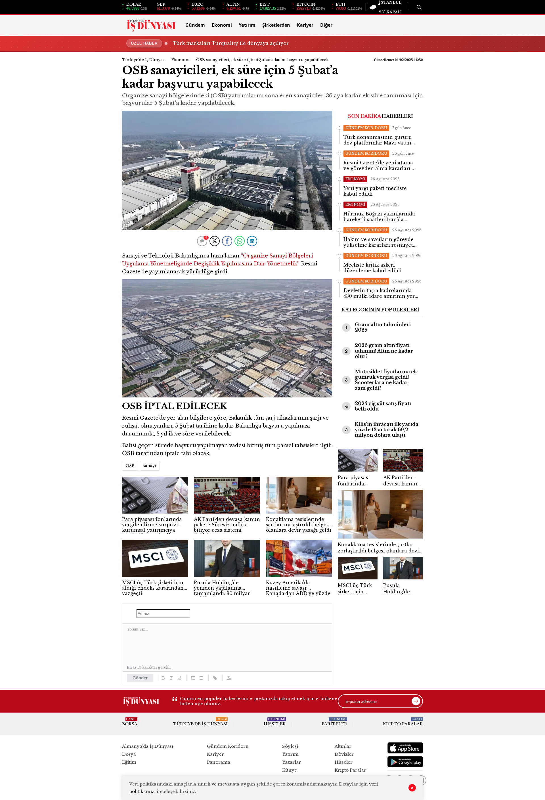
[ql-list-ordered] (193, 678)
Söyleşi (290, 746)
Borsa (129, 721)
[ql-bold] (163, 678)
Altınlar (343, 746)
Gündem (195, 25)
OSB (130, 465)
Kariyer (305, 25)
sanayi (149, 465)
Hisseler (275, 721)
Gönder (140, 677)
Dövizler (344, 754)
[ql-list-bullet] (201, 678)
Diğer (326, 25)
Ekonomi (222, 25)
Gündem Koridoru (228, 746)
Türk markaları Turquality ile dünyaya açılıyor (231, 43)
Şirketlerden (276, 25)
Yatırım (247, 25)
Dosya (129, 754)
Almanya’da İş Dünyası (147, 746)
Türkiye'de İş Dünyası (144, 59)
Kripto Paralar (403, 721)
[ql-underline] (179, 678)
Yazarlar (291, 762)
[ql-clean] (229, 678)
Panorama (218, 762)
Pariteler (334, 721)
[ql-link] (215, 678)
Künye (289, 770)
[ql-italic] (171, 678)
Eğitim (129, 762)
